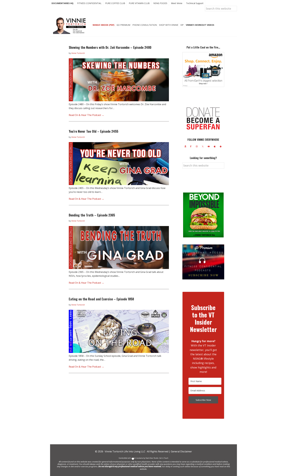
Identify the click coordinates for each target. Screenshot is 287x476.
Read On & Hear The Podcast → (86, 115)
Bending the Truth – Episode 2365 (92, 215)
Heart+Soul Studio (151, 458)
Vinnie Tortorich (70, 25)
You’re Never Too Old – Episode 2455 (93, 131)
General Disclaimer (181, 451)
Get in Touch (163, 458)
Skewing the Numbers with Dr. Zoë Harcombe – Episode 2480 (110, 47)
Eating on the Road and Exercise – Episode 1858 (101, 298)
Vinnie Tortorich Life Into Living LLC (125, 451)
